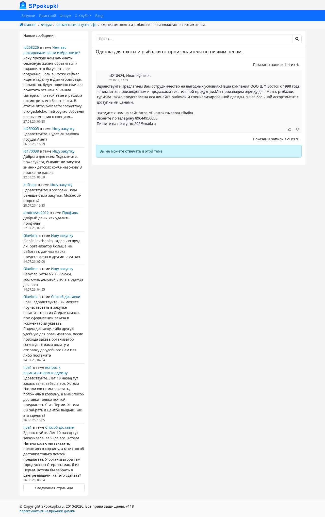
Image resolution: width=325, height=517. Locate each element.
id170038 (31, 151)
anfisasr (30, 184)
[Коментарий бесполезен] (297, 129)
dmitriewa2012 (36, 212)
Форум (65, 15)
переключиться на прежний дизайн (47, 511)
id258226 (31, 47)
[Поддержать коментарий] (289, 129)
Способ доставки (65, 296)
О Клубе (82, 15)
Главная (29, 25)
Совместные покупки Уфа (76, 25)
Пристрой (47, 15)
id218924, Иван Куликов (130, 75)
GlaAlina (30, 235)
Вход (99, 15)
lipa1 (27, 367)
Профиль (70, 212)
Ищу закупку (63, 128)
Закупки (28, 15)
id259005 (31, 128)
